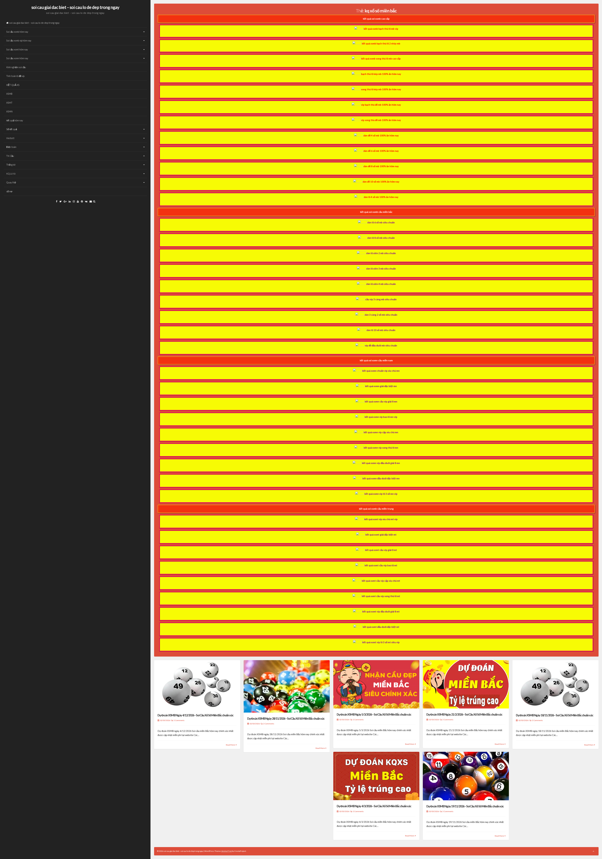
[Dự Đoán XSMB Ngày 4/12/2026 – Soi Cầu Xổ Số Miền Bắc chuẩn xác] (197, 684)
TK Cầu (10, 155)
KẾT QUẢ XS (12, 84)
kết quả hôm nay (14, 120)
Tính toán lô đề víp (15, 76)
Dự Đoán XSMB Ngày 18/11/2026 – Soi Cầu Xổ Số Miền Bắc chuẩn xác (554, 715)
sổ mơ (9, 191)
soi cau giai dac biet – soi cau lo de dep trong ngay (75, 7)
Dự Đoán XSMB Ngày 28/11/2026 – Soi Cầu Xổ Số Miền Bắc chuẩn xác (286, 718)
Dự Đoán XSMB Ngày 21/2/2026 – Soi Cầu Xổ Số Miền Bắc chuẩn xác (464, 714)
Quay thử (11, 182)
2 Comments (179, 720)
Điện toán (11, 146)
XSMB (9, 93)
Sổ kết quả (11, 129)
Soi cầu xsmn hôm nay (17, 58)
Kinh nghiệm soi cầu (16, 67)
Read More (230, 745)
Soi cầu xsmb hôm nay (17, 31)
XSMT (9, 102)
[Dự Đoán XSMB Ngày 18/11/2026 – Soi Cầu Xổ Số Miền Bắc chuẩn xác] (555, 684)
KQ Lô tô (11, 173)
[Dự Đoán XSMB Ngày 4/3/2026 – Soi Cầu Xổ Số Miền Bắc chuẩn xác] (376, 776)
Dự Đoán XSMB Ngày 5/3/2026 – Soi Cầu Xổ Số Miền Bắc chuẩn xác (374, 714)
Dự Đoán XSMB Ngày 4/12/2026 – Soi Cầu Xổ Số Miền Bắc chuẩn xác (195, 715)
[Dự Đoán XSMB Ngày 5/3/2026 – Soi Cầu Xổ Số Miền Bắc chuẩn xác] (376, 684)
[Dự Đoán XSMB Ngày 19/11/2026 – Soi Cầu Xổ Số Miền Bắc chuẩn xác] (466, 776)
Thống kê (11, 164)
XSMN (9, 111)
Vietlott (10, 138)
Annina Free (226, 851)
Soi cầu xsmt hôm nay (17, 49)
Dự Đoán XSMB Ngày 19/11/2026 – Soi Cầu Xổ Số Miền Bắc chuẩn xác (465, 806)
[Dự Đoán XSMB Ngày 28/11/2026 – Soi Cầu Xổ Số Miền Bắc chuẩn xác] (287, 686)
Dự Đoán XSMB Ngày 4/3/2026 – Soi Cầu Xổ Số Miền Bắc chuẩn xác (374, 806)
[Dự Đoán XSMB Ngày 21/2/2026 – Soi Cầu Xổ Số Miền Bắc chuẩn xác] (466, 684)
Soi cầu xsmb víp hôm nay (18, 40)
